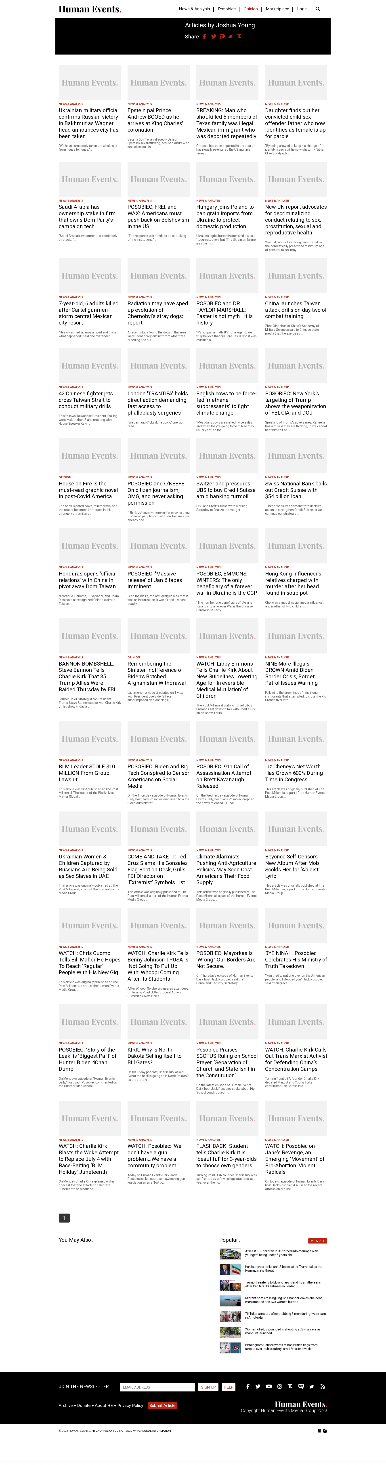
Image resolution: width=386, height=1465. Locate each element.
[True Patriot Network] (301, 1387)
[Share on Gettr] (228, 37)
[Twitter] (258, 1387)
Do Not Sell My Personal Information (143, 1430)
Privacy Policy (130, 1405)
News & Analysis (194, 8)
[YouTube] (269, 1387)
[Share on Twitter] (211, 37)
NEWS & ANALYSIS (71, 104)
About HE (104, 1405)
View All (318, 1241)
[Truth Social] (290, 1387)
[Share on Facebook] (202, 37)
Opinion (251, 8)
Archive (66, 1405)
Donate (83, 1405)
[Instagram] (279, 1387)
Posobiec (227, 8)
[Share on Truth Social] (236, 37)
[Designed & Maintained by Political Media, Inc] (319, 1430)
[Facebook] (248, 1387)
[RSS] (322, 1387)
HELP (228, 1387)
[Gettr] (312, 1387)
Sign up (208, 1387)
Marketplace (277, 8)
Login (302, 8)
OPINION (65, 477)
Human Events (90, 9)
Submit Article (162, 1405)
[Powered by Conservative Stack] (325, 1430)
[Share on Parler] (219, 37)
